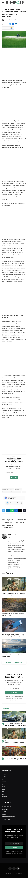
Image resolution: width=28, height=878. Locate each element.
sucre (23, 491)
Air (2, 779)
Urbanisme (4, 796)
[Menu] (3, 2)
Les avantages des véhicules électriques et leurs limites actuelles (15, 724)
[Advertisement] (14, 65)
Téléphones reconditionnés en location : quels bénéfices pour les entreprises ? (13, 635)
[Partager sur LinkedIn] (16, 24)
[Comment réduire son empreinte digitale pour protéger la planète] (14, 584)
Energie (4, 786)
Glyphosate (18, 489)
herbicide (4, 491)
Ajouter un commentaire (14, 662)
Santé (3, 791)
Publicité (4, 811)
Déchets (4, 781)
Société (4, 794)
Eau (2, 784)
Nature (3, 789)
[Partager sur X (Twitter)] (10, 24)
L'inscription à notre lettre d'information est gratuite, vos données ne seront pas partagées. (14, 698)
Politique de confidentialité (8, 816)
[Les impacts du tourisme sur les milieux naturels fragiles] (14, 605)
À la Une (4, 774)
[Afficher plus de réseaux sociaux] (19, 24)
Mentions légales (6, 819)
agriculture (5, 489)
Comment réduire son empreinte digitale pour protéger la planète (13, 594)
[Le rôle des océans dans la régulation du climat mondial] (14, 646)
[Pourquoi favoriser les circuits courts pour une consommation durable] (14, 751)
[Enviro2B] (15, 2)
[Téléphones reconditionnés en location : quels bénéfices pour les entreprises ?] (14, 625)
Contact (4, 814)
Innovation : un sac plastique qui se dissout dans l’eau (20, 520)
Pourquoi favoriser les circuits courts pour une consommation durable (15, 759)
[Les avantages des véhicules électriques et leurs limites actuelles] (14, 716)
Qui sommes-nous (6, 806)
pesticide (11, 491)
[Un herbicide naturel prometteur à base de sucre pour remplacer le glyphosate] (14, 39)
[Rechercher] (25, 2)
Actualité (4, 776)
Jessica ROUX (8, 19)
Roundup (18, 491)
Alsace (11, 489)
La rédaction (5, 809)
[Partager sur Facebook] (13, 24)
